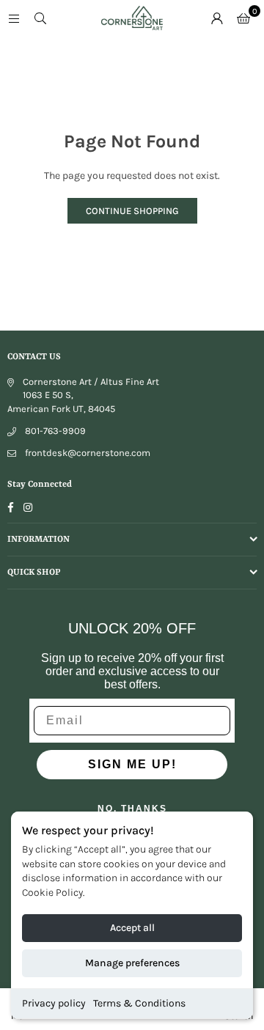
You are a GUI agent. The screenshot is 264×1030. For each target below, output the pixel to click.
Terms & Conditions (139, 1003)
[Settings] (217, 18)
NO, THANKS (132, 808)
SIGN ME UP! (132, 764)
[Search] (40, 18)
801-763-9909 (55, 430)
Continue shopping (132, 210)
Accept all (132, 928)
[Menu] (14, 18)
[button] (243, 18)
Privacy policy (54, 1003)
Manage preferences (132, 963)
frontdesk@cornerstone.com (87, 452)
